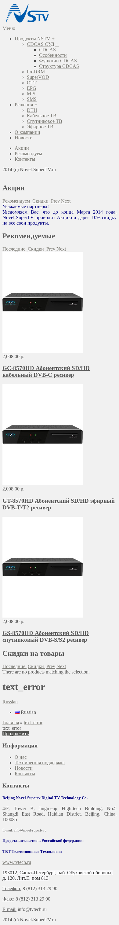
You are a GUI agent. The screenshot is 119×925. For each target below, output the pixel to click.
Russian (28, 712)
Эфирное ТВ (40, 126)
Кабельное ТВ (41, 115)
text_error (33, 722)
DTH (32, 110)
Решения (26, 104)
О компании (27, 132)
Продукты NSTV (35, 38)
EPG (31, 88)
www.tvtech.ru (16, 862)
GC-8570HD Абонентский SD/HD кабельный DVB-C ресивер (46, 371)
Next (65, 201)
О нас (21, 757)
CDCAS (47, 49)
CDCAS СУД (43, 44)
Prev (55, 201)
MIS (31, 93)
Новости (24, 137)
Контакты (25, 773)
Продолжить (15, 733)
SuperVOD (38, 77)
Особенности (53, 55)
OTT (32, 82)
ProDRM (36, 71)
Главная (10, 722)
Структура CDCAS (59, 66)
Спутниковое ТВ (44, 121)
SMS (32, 99)
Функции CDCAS (58, 60)
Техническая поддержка (40, 762)
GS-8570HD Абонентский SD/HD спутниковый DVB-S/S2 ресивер (45, 636)
